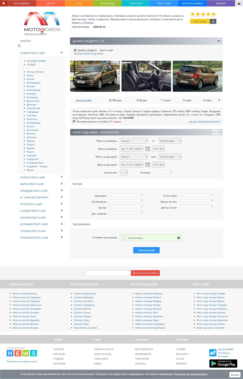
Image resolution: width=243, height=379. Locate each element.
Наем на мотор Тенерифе (27, 308)
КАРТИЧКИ (59, 354)
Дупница (31, 104)
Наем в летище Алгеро (147, 304)
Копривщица (33, 122)
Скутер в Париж (82, 316)
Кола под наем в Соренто (211, 327)
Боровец (31, 93)
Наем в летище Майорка (148, 293)
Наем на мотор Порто (24, 316)
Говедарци (32, 111)
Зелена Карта (135, 237)
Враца (30, 169)
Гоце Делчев (33, 108)
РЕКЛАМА (140, 363)
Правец (31, 148)
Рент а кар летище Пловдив (212, 304)
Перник (31, 140)
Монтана (31, 137)
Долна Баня (33, 100)
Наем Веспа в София (85, 327)
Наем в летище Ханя (146, 312)
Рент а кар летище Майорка (212, 308)
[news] (22, 351)
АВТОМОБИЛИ (143, 354)
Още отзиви (200, 21)
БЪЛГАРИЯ (59, 363)
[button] (22, 3)
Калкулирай (146, 250)
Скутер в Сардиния (84, 304)
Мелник (31, 133)
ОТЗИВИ (180, 349)
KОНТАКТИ (182, 354)
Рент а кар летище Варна (210, 301)
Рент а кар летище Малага (211, 312)
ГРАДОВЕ (58, 358)
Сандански (33, 159)
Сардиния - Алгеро (37, 166)
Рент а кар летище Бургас (211, 297)
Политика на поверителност (22, 361)
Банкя (30, 75)
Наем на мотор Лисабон (26, 312)
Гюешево (32, 115)
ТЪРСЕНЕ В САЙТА (146, 273)
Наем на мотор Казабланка (150, 327)
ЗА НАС (180, 358)
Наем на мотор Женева (25, 327)
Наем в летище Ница (146, 320)
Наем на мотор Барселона (27, 304)
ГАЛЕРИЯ (58, 349)
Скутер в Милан (82, 308)
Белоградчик (33, 82)
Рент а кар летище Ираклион (212, 320)
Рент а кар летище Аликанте (212, 316)
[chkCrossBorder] (179, 237)
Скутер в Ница (81, 320)
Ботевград (32, 97)
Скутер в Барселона (85, 293)
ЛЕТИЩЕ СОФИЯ (36, 61)
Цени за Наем (83, 100)
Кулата (30, 126)
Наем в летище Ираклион (149, 316)
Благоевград (33, 89)
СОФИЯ (31, 64)
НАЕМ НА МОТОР (104, 349)
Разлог (30, 151)
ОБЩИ (97, 363)
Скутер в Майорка (83, 297)
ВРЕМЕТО (181, 363)
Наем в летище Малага (148, 297)
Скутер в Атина (82, 312)
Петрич (31, 144)
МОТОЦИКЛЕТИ (144, 349)
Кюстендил (33, 129)
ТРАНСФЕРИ (101, 358)
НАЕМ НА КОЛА (102, 354)
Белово (31, 86)
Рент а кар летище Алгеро (211, 323)
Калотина (32, 119)
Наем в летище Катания (148, 308)
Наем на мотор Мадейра (26, 320)
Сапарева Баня (35, 162)
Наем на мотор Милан (25, 293)
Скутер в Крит (81, 323)
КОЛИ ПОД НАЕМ (88, 53)
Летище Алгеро (35, 71)
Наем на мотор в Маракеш (149, 323)
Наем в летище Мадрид (148, 301)
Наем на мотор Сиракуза (26, 301)
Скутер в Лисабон (83, 301)
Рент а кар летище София (211, 293)
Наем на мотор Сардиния (27, 297)
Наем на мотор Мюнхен (26, 323)
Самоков (31, 155)
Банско (30, 79)
